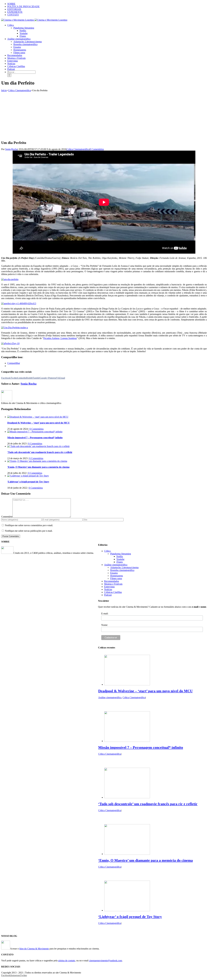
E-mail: (104, 613)
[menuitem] (107, 3)
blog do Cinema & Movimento (34, 948)
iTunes (119, 562)
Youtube (120, 559)
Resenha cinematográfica (122, 570)
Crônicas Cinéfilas (113, 592)
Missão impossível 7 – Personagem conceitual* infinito (35, 437)
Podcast (108, 595)
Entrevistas (109, 586)
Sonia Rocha (11, 149)
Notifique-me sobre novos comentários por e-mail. (29, 525)
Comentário (6, 516)
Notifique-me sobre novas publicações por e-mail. (29, 531)
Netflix (119, 556)
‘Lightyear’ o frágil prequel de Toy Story (28, 481)
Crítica (107, 551)
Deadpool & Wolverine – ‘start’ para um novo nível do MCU (38, 422)
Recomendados (111, 581)
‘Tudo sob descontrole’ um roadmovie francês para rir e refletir (39, 452)
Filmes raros (116, 578)
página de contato (66, 960)
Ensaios (114, 573)
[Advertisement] (104, 114)
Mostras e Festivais (113, 584)
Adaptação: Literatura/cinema (124, 567)
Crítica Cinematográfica (78, 149)
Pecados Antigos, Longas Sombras (60, 338)
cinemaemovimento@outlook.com (105, 960)
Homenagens (116, 575)
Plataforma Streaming (120, 553)
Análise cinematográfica (115, 564)
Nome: (104, 625)
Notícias (108, 589)
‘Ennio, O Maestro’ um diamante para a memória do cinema (38, 467)
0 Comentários (97, 149)
